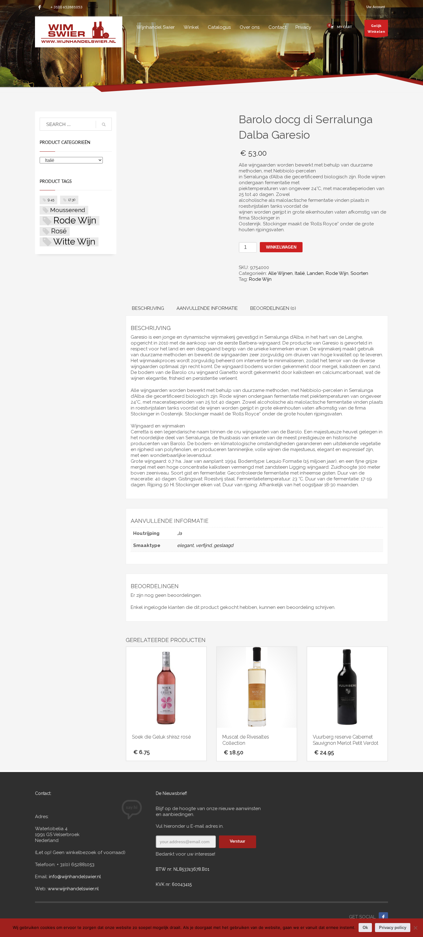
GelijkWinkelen (376, 29)
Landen (315, 273)
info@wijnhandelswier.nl (75, 876)
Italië (300, 273)
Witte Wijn (74, 241)
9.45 (51, 200)
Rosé (59, 231)
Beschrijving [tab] (148, 308)
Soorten (359, 273)
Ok (365, 927)
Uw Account (375, 7)
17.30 (71, 200)
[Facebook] (39, 7)
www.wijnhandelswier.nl (72, 888)
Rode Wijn (337, 273)
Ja (179, 533)
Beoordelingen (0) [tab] (273, 308)
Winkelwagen (281, 247)
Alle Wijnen (280, 273)
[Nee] (415, 928)
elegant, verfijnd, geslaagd (205, 545)
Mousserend (67, 210)
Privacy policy (392, 927)
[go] (104, 124)
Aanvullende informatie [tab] (207, 308)
